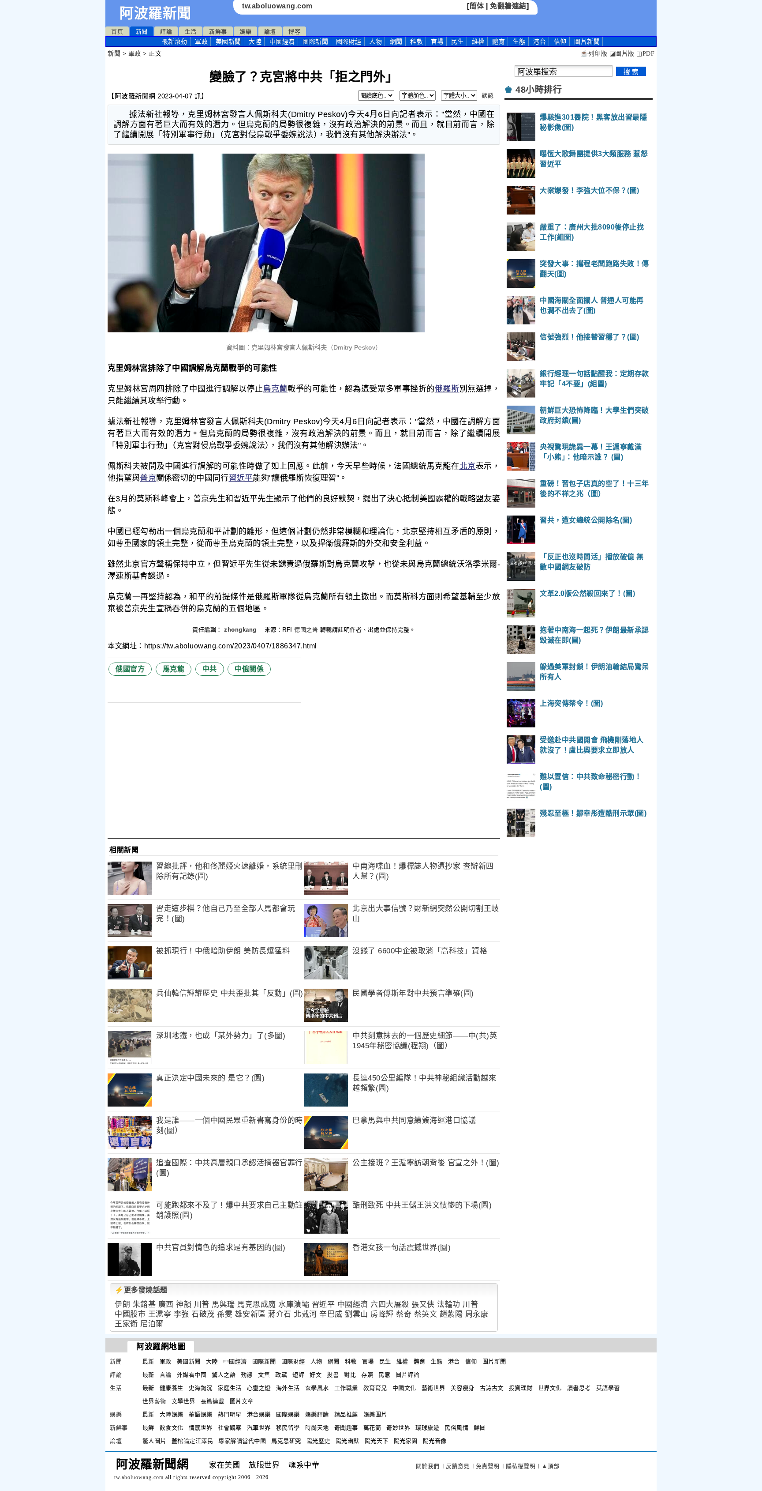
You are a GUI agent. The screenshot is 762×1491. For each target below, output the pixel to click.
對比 (350, 1374)
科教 (416, 41)
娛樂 (245, 31)
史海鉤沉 (201, 1388)
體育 (498, 41)
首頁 (117, 31)
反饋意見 (458, 1466)
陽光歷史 (318, 1441)
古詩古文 (492, 1388)
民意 (384, 1374)
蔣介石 (279, 1314)
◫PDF (645, 53)
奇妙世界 (398, 1427)
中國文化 (404, 1388)
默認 (487, 95)
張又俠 (423, 1304)
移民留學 (288, 1427)
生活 (191, 31)
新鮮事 (218, 31)
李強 (181, 1314)
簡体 (477, 6)
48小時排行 (538, 89)
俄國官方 (130, 669)
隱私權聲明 (521, 1466)
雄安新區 (250, 1314)
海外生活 (288, 1388)
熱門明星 (230, 1414)
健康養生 (171, 1388)
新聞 (142, 31)
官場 (437, 41)
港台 (539, 41)
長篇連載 (212, 1401)
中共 (209, 669)
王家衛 (126, 1324)
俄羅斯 (447, 388)
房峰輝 (382, 1314)
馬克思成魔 (256, 1304)
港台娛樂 (259, 1414)
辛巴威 (331, 1314)
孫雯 (224, 1314)
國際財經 (349, 41)
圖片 (587, 41)
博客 (294, 31)
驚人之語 (223, 1374)
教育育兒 (375, 1388)
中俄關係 (249, 669)
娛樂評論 (317, 1414)
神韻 (183, 1304)
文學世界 (183, 1401)
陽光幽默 (347, 1441)
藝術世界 (433, 1388)
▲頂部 (551, 1466)
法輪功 (448, 1304)
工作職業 (346, 1388)
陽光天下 (376, 1441)
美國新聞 (228, 41)
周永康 (477, 1314)
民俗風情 (456, 1427)
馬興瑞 (223, 1304)
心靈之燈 (259, 1388)
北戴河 (305, 1314)
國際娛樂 (288, 1414)
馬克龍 (174, 669)
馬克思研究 (286, 1441)
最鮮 (148, 1427)
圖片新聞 (494, 1361)
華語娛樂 (201, 1414)
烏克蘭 (275, 388)
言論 (166, 1374)
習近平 (241, 478)
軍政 (201, 41)
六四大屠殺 (389, 1304)
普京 (148, 478)
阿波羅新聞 (155, 13)
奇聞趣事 (346, 1427)
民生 (457, 41)
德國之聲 (306, 629)
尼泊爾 (152, 1324)
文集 (264, 1374)
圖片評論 (407, 1374)
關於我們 (428, 1466)
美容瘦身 (462, 1388)
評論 (166, 31)
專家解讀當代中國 (242, 1441)
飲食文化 (171, 1427)
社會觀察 (230, 1427)
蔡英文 (425, 1314)
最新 (174, 41)
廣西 (166, 1304)
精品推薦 (346, 1414)
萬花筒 (372, 1427)
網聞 (396, 41)
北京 (467, 466)
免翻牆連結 (508, 6)
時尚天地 (317, 1427)
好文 (315, 1374)
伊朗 (122, 1304)
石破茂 (203, 1314)
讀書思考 (579, 1388)
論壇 (270, 31)
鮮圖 (480, 1427)
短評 (298, 1374)
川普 (201, 1304)
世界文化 (550, 1388)
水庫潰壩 (293, 1304)
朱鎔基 (144, 1304)
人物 (375, 41)
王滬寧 (160, 1314)
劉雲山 (356, 1314)
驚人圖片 (154, 1441)
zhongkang (241, 629)
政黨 (281, 1374)
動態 (247, 1374)
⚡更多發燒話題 (141, 1290)
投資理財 (521, 1388)
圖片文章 (242, 1401)
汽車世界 (259, 1427)
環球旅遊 (427, 1427)
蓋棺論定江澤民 (192, 1441)
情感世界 (201, 1427)
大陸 (255, 41)
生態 (519, 41)
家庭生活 (230, 1388)
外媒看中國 (192, 1374)
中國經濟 (282, 41)
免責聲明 (488, 1466)
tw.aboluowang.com (277, 6)
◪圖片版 (622, 53)
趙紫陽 (451, 1314)
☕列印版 (593, 53)
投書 (333, 1374)
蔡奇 (403, 1314)
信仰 (560, 41)
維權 (478, 41)
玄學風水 (317, 1388)
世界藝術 (154, 1401)
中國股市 (130, 1314)
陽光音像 (435, 1441)
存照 (367, 1374)
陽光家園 (406, 1441)
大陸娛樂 (171, 1414)
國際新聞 (315, 41)
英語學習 (608, 1388)
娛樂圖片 (375, 1414)
